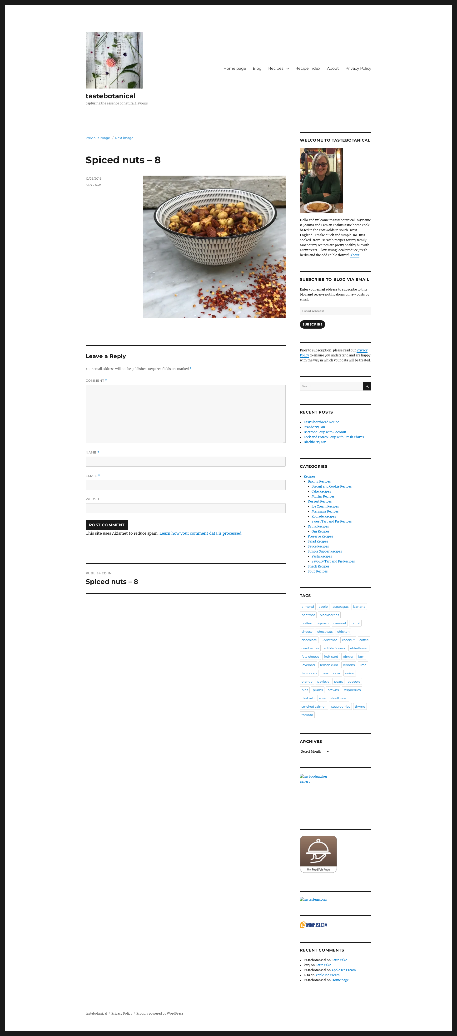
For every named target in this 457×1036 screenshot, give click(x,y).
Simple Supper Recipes (325, 551)
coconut (348, 640)
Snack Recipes (318, 566)
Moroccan (309, 673)
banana (359, 606)
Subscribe (313, 324)
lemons (349, 665)
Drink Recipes (318, 526)
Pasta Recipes (322, 556)
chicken (343, 631)
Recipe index (307, 68)
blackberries (329, 615)
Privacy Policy (358, 68)
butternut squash (315, 623)
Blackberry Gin (315, 442)
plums (318, 690)
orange (307, 681)
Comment (96, 381)
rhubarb (308, 698)
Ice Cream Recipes (325, 506)
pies (305, 690)
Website (94, 499)
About (333, 68)
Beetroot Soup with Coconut (325, 432)
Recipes (275, 68)
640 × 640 (93, 185)
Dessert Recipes (320, 501)
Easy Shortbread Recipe (321, 422)
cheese (307, 631)
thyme (360, 706)
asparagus (340, 606)
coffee (364, 640)
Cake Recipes (321, 491)
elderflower (359, 648)
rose (322, 698)
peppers (354, 681)
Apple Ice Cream (344, 970)
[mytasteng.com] (335, 899)
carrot (355, 623)
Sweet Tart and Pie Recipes (332, 521)
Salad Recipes (318, 541)
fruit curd (331, 656)
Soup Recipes (318, 571)
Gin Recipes (320, 531)
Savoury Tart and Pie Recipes (333, 561)
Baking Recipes (319, 481)
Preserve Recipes (320, 536)
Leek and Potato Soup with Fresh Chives (334, 437)
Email (93, 476)
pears (338, 681)
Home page (235, 68)
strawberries (340, 706)
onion (349, 673)
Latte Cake (339, 960)
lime (363, 665)
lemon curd (329, 665)
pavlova (323, 681)
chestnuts (325, 631)
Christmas (329, 640)
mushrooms (331, 673)
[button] (114, 60)
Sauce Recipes (318, 546)
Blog (257, 68)
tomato (307, 715)
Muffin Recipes (323, 496)
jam (361, 656)
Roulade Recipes (324, 516)
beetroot (308, 615)
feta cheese (310, 656)
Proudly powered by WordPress (160, 1013)
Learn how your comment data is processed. (200, 533)
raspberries (352, 690)
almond (308, 606)
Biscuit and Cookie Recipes (332, 486)
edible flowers (334, 648)
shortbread (339, 698)
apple (323, 606)
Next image (124, 138)
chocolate (309, 640)
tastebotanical (110, 96)
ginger (348, 656)
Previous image (98, 138)
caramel (339, 623)
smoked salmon (314, 706)
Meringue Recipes (325, 511)
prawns (333, 690)
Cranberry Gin (314, 427)
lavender (308, 665)
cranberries (310, 648)
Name (92, 452)
